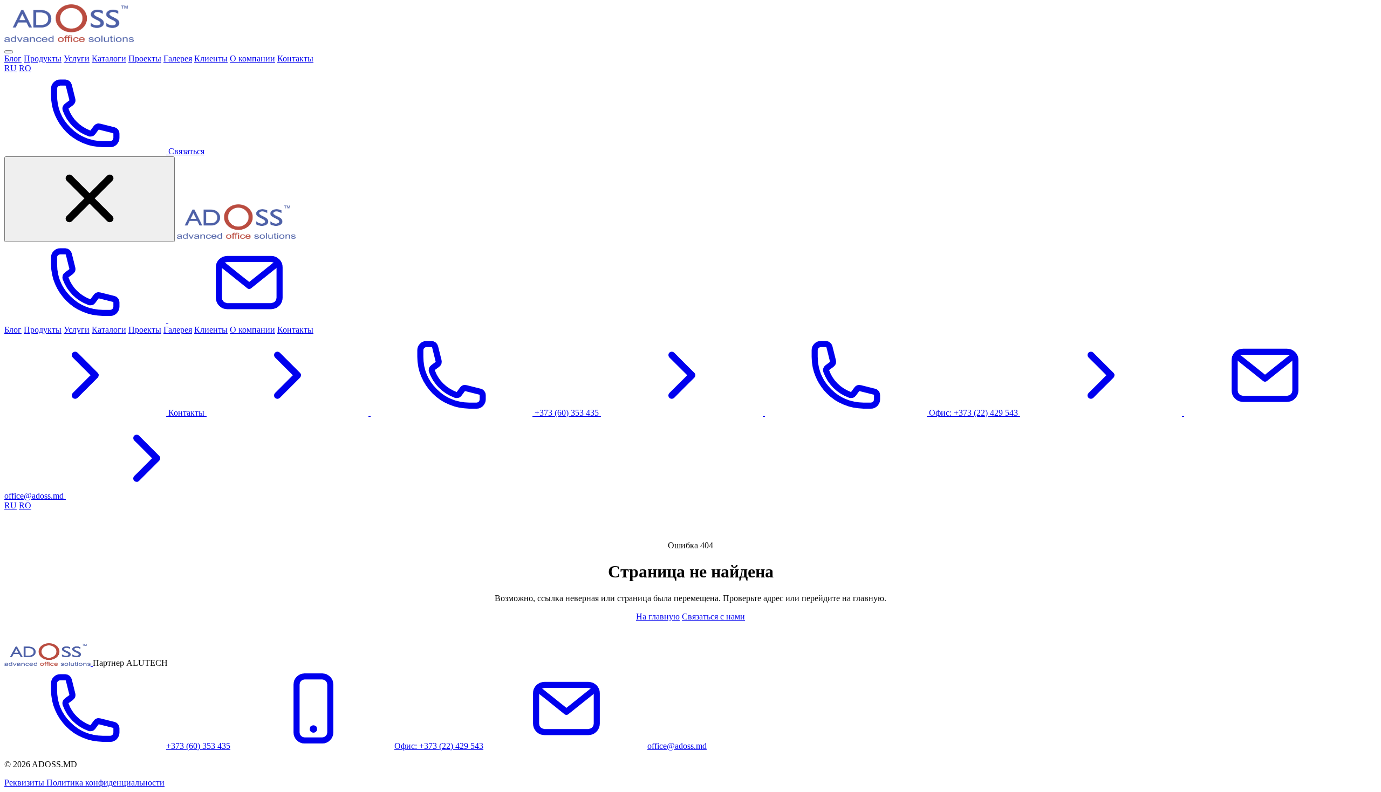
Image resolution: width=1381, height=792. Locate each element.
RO (25, 68)
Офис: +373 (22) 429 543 (438, 745)
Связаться (185, 151)
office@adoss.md (677, 745)
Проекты (144, 58)
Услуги (77, 58)
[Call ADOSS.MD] (86, 320)
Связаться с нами (713, 616)
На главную (658, 616)
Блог (13, 58)
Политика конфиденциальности (105, 782)
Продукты (42, 58)
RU (10, 68)
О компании (252, 58)
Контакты (295, 58)
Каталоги (109, 58)
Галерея (177, 58)
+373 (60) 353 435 (198, 745)
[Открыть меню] (8, 51)
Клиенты (211, 58)
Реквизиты (25, 782)
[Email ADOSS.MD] (249, 320)
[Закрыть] (89, 199)
